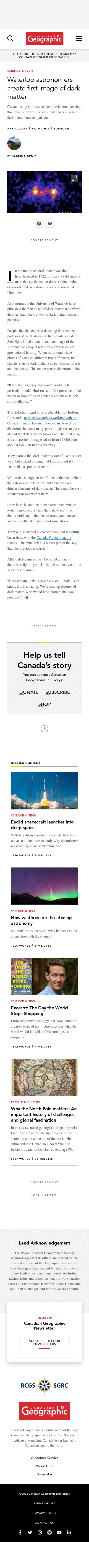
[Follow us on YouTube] (59, 1532)
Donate (28, 692)
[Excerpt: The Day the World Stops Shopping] (44, 1005)
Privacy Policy (44, 1513)
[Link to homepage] (44, 39)
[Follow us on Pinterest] (49, 1532)
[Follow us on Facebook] (20, 1532)
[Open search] (10, 39)
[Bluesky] (50, 223)
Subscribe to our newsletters (44, 1342)
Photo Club (44, 1466)
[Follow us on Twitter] (30, 1532)
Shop (44, 704)
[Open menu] (79, 39)
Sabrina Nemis (24, 156)
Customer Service (44, 1458)
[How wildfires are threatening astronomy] (44, 909)
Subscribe (58, 692)
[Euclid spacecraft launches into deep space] (44, 817)
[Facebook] (39, 223)
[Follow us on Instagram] (39, 1532)
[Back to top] (44, 728)
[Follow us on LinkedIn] (69, 1532)
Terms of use (44, 1503)
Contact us (44, 1522)
